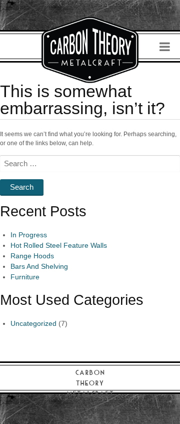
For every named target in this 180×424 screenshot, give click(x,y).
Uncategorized (33, 323)
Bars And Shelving (39, 266)
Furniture (25, 277)
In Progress (28, 235)
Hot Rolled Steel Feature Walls (58, 245)
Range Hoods (32, 256)
